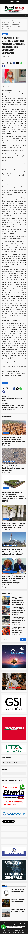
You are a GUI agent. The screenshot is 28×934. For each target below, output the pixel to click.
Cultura (4, 885)
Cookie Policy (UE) (7, 927)
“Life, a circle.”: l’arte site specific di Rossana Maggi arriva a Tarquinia (17, 891)
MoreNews (15, 932)
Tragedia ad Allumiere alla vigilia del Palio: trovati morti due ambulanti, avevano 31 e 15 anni (6, 630)
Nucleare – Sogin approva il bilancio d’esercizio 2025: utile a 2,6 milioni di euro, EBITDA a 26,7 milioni (13, 525)
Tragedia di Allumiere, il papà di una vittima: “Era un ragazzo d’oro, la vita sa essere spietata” (6, 620)
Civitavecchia (13, 545)
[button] (2, 15)
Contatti (22, 927)
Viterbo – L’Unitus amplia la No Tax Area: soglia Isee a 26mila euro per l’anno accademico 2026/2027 (18, 911)
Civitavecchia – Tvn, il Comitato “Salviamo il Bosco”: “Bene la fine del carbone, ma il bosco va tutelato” (13, 551)
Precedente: (12, 398)
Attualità (6, 461)
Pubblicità (16, 927)
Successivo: (13, 406)
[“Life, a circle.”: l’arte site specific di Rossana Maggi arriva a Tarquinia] (6, 893)
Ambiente (5, 34)
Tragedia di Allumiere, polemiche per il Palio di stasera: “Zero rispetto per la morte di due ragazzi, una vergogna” (6, 610)
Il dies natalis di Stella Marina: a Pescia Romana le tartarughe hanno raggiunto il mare (13, 468)
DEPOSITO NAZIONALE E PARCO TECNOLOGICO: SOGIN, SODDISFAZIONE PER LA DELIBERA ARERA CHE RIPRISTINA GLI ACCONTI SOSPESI (14, 496)
